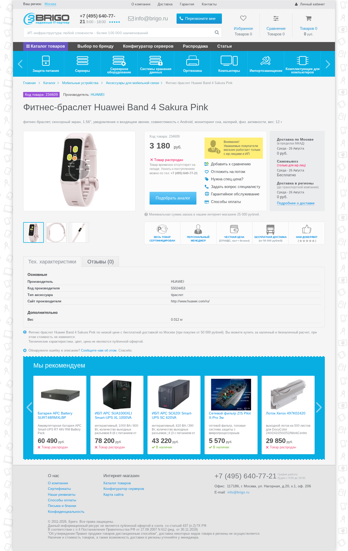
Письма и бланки (62, 506)
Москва (50, 4)
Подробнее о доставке (296, 203)
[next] (327, 64)
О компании (140, 4)
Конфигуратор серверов (148, 46)
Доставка (165, 4)
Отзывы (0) (100, 261)
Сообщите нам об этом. (99, 350)
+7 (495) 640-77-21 (184, 173)
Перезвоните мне (200, 18)
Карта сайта (113, 494)
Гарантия (187, 4)
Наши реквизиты (61, 494)
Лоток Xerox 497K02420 (285, 413)
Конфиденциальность (66, 511)
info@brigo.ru (150, 18)
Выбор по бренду (95, 46)
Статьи (224, 46)
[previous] (20, 64)
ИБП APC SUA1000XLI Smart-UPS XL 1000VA (113, 415)
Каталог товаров (47, 46)
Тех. (52, 261)
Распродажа (195, 46)
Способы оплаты (62, 500)
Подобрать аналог (173, 198)
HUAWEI (97, 94)
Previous (29, 407)
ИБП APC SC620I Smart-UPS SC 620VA (172, 415)
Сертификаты (59, 489)
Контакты (209, 4)
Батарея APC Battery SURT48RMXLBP (55, 415)
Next (319, 407)
